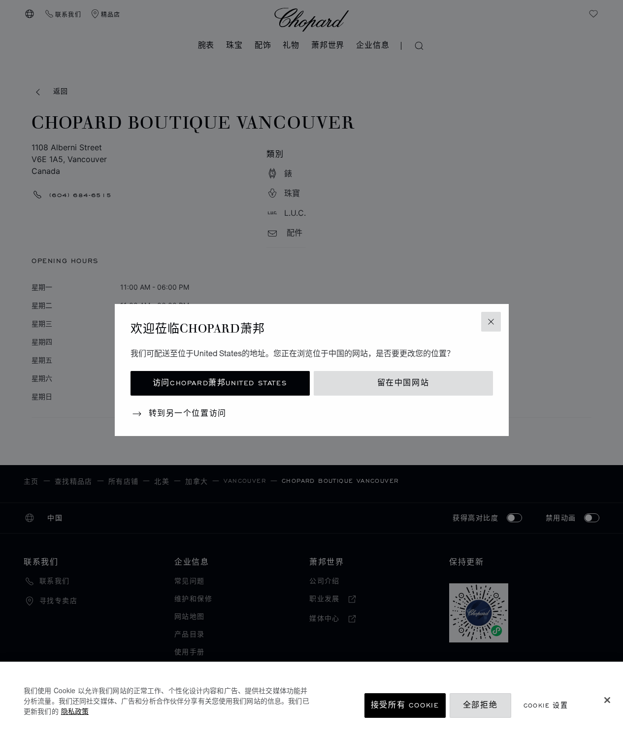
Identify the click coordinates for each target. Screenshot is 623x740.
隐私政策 (75, 711)
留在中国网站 (403, 383)
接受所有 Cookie (405, 705)
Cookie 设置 (546, 705)
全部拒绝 (480, 705)
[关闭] (607, 700)
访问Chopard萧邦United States (220, 383)
